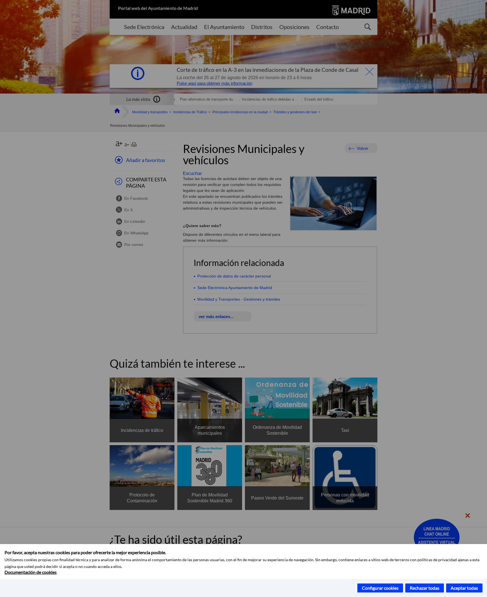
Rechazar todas (424, 588)
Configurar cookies (380, 588)
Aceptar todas (464, 588)
